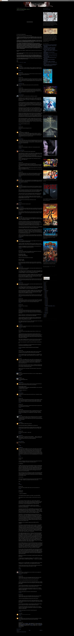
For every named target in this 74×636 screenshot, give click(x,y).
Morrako (20, 415)
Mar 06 (46, 307)
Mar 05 (46, 308)
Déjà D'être (20, 435)
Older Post (41, 630)
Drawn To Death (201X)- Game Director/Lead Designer (50, 44)
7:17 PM (20, 429)
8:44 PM (20, 375)
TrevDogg (20, 66)
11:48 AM (20, 592)
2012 (44, 286)
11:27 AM (20, 296)
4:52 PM (20, 348)
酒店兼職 (22, 624)
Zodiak (19, 202)
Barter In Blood (20, 441)
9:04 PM (20, 488)
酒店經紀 (29, 624)
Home (29, 630)
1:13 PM (20, 302)
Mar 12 (46, 302)
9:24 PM (20, 70)
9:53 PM (20, 439)
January (46, 313)
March (46, 297)
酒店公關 (38, 623)
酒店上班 (32, 624)
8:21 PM (20, 370)
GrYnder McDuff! (21, 150)
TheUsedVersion (21, 83)
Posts (45, 277)
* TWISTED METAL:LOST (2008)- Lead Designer (49, 47)
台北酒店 (24, 625)
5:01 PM (20, 620)
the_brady (20, 422)
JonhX (19, 372)
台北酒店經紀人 (27, 623)
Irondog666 (20, 447)
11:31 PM (20, 574)
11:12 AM (20, 160)
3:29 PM (20, 420)
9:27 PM (20, 75)
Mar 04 (46, 309)
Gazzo (19, 358)
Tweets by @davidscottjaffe (46, 9)
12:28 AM (20, 248)
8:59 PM (20, 433)
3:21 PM (20, 413)
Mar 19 (46, 300)
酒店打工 (41, 625)
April (45, 296)
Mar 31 (46, 298)
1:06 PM (20, 407)
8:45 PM (20, 380)
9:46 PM (20, 214)
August (46, 291)
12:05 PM (20, 484)
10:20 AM (20, 148)
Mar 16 (46, 301)
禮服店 (30, 623)
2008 (44, 314)
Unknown (20, 216)
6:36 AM (20, 402)
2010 (44, 288)
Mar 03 (46, 310)
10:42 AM (20, 627)
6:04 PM (20, 200)
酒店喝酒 (40, 624)
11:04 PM (20, 237)
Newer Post (18, 630)
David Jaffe (20, 72)
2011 (44, 287)
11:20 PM (20, 396)
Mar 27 (46, 299)
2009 (44, 289)
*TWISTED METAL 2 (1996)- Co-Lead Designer (49, 61)
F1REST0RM (20, 239)
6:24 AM (20, 129)
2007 (44, 315)
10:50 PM (20, 81)
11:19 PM (20, 391)
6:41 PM (20, 356)
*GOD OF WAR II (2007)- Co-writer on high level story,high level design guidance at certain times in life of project (50, 50)
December (46, 290)
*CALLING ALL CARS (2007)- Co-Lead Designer (49, 48)
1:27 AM (20, 445)
